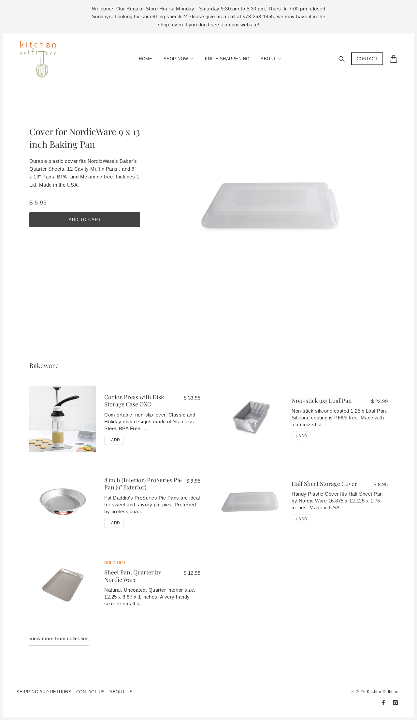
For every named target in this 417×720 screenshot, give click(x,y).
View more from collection (59, 638)
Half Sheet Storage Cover (324, 483)
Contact (367, 58)
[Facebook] (383, 703)
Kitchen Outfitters (383, 691)
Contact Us (90, 691)
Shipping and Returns (43, 691)
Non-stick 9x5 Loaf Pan (322, 400)
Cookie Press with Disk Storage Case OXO (134, 400)
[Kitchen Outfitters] (41, 57)
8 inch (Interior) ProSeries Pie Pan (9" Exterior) (143, 483)
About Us (121, 691)
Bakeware (44, 365)
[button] (114, 440)
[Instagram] (395, 703)
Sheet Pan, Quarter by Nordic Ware (132, 576)
